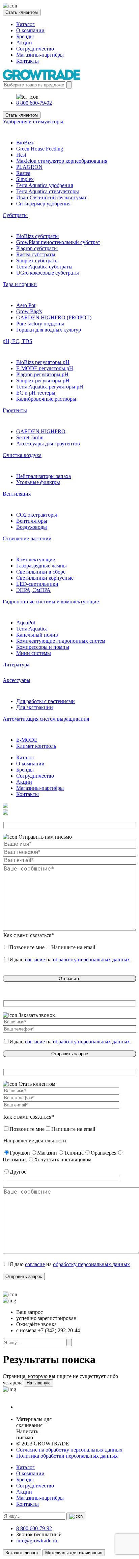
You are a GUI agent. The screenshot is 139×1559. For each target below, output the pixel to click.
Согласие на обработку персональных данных (69, 1450)
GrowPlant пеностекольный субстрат (58, 242)
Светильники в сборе (40, 572)
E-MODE (26, 740)
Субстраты (15, 215)
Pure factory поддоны (40, 323)
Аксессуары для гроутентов (48, 443)
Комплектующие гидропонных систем (60, 641)
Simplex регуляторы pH (43, 380)
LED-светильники (37, 584)
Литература (16, 664)
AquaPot (25, 622)
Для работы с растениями (45, 701)
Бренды (25, 36)
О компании (30, 30)
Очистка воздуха (22, 455)
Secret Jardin (30, 437)
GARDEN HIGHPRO (40, 431)
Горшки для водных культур (48, 330)
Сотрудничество (35, 49)
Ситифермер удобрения (43, 203)
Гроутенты (15, 410)
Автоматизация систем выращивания (46, 719)
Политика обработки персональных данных (67, 1456)
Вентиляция (17, 494)
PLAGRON (29, 167)
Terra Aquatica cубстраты (44, 266)
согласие (35, 959)
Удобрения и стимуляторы (33, 121)
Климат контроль (36, 746)
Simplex (25, 179)
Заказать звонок (21, 1552)
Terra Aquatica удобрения (44, 185)
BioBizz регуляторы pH (43, 362)
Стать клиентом (21, 12)
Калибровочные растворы (46, 399)
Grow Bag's (29, 311)
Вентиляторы (31, 521)
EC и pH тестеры (35, 393)
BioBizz (25, 142)
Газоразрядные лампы (41, 565)
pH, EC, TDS (17, 341)
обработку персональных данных (91, 959)
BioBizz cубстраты (37, 236)
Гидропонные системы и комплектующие (51, 601)
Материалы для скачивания (73, 1552)
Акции (24, 42)
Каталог (25, 24)
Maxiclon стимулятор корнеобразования (61, 161)
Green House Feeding (39, 149)
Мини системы (33, 653)
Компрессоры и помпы (42, 647)
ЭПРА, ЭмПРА (33, 590)
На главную (39, 1382)
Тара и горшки (20, 284)
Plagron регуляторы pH (42, 374)
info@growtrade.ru (36, 1540)
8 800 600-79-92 (34, 103)
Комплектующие (35, 559)
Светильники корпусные (45, 578)
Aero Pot (25, 305)
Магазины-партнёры (40, 55)
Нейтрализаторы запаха (43, 476)
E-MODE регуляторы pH (44, 368)
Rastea (23, 173)
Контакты (27, 61)
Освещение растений (27, 538)
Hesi (21, 155)
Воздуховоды (31, 527)
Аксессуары (16, 680)
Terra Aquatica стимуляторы (47, 191)
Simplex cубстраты (37, 260)
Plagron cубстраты (37, 248)
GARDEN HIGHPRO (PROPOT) (53, 317)
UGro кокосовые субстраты (47, 273)
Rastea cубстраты (35, 254)
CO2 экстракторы (36, 515)
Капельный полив (37, 635)
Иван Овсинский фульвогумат (51, 197)
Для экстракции (34, 707)
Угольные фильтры (38, 482)
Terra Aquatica (32, 629)
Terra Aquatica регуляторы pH (49, 386)
